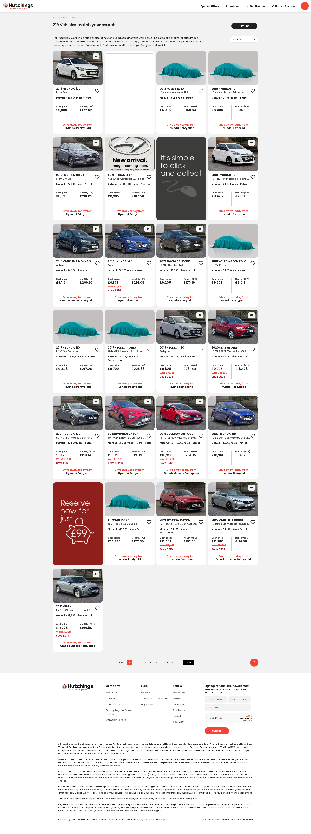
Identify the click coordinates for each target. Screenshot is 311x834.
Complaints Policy (116, 719)
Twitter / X (179, 710)
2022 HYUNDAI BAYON (123, 434)
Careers (110, 698)
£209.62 (86, 282)
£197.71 (241, 455)
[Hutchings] (18, 6)
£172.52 (86, 110)
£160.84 (189, 110)
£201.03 (86, 196)
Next (189, 662)
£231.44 (189, 368)
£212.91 (241, 282)
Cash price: (62, 106)
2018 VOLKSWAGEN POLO (229, 261)
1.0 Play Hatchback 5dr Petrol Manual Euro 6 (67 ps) (229, 180)
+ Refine (244, 26)
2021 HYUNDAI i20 (68, 434)
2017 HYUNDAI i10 (68, 347)
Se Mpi (112, 265)
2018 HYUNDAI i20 (172, 347)
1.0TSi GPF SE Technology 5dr (229, 351)
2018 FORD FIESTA (172, 89)
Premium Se (63, 178)
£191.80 (137, 455)
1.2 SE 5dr (61, 92)
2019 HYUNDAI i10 (223, 89)
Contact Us (113, 704)
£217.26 (86, 368)
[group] (78, 68)
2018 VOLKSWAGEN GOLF (177, 434)
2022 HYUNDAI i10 (224, 434)
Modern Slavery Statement (141, 819)
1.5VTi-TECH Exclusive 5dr (123, 524)
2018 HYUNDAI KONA (70, 175)
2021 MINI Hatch (67, 606)
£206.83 (241, 196)
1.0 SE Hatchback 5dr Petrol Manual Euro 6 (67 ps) (228, 94)
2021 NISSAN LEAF (120, 175)
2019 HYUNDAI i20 (120, 261)
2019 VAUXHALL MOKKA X (73, 261)
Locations (232, 6)
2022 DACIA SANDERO (175, 261)
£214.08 (138, 282)
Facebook (179, 704)
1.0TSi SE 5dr (219, 265)
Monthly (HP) (86, 106)
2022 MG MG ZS (118, 520)
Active (60, 265)
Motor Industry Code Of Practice (109, 819)
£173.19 (189, 282)
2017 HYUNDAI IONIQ (122, 347)
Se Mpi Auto (167, 351)
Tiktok (176, 698)
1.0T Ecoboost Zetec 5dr (174, 92)
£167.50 (138, 196)
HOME (56, 17)
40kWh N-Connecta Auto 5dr (126, 178)
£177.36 (138, 541)
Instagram (179, 692)
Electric (145, 692)
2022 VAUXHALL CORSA (228, 520)
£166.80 (86, 628)
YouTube (178, 721)
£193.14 (86, 455)
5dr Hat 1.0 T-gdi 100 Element (74, 437)
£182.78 (241, 368)
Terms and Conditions (154, 698)
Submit (216, 731)
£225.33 (138, 368)
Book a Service (285, 6)
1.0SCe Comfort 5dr (172, 265)
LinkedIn (177, 716)
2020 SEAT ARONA (224, 347)
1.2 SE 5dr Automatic (68, 351)
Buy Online (147, 704)
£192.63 (189, 541)
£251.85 (189, 455)
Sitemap (160, 819)
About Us (111, 692)
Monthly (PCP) (139, 193)
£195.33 (241, 110)
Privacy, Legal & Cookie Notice (74, 819)
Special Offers (210, 6)
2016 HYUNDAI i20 (68, 89)
